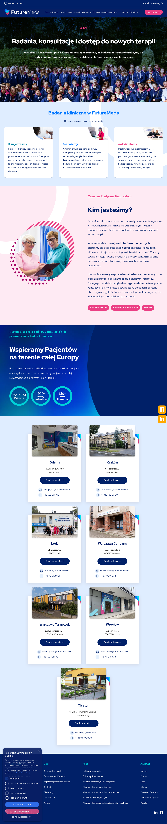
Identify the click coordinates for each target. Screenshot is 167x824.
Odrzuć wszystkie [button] (22, 811)
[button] (86, 12)
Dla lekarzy (134, 12)
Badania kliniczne (51, 12)
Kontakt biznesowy (152, 3)
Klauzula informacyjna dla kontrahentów (101, 792)
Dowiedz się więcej (23, 773)
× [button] (39, 751)
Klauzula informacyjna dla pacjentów (99, 781)
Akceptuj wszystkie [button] (22, 804)
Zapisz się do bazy (154, 12)
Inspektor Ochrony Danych (95, 797)
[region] (127, 366)
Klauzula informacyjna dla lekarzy (97, 787)
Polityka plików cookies (93, 776)
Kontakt (148, 307)
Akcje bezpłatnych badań (70, 12)
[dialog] (22, 784)
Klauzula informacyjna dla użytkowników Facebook (105, 803)
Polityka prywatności (92, 771)
